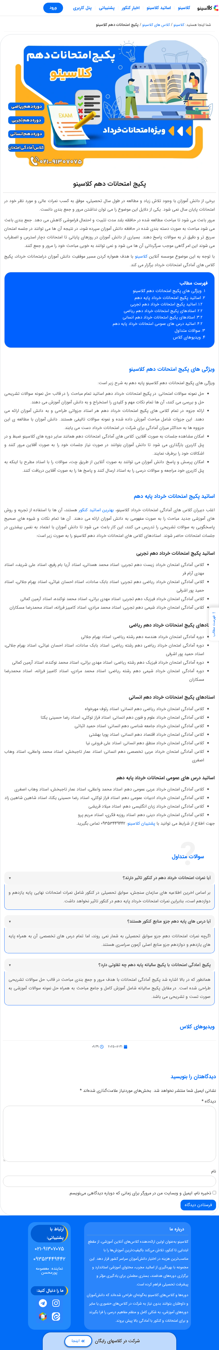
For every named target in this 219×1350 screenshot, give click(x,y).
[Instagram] (56, 1303)
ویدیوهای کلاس (187, 337)
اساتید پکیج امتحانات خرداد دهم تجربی (163, 304)
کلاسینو (184, 8)
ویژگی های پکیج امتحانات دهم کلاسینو (167, 291)
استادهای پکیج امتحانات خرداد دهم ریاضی (160, 311)
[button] (214, 624)
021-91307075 (49, 1249)
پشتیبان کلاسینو (141, 823)
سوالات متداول (187, 330)
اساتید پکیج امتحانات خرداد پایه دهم (168, 297)
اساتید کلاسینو (159, 8)
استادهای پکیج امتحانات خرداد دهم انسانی (159, 317)
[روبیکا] (42, 1316)
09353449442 (49, 1259)
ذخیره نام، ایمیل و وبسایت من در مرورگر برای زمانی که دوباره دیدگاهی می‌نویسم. (139, 1193)
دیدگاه (209, 1101)
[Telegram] (42, 1303)
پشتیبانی (107, 8)
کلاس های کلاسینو (156, 25)
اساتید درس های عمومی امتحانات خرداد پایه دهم (154, 324)
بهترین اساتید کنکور (95, 510)
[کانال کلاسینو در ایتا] (56, 1316)
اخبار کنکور (130, 8)
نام (213, 1171)
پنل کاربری (82, 8)
